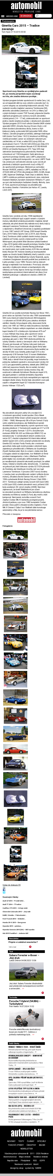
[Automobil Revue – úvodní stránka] (26, 19)
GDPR (42, 1160)
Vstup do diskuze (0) (12, 885)
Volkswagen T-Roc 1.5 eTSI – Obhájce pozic (24, 1115)
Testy (21, 1141)
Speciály (41, 1141)
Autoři (35, 1164)
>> (23, 988)
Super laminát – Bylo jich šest (22, 1068)
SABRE (38, 1168)
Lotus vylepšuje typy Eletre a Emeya (24, 1088)
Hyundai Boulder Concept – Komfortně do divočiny (25, 1056)
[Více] (43, 993)
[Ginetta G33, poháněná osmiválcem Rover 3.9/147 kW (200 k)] (15, 817)
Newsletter (18, 11)
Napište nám (12, 1160)
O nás (37, 11)
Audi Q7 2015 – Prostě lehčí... (14, 901)
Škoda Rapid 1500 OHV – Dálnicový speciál (26, 1097)
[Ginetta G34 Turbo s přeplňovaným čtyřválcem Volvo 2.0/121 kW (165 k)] (15, 780)
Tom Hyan (6, 32)
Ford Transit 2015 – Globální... (14, 919)
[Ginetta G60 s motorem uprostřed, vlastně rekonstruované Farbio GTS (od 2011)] (26, 203)
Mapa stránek (25, 1157)
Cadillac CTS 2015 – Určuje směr (15, 908)
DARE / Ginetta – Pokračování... (15, 915)
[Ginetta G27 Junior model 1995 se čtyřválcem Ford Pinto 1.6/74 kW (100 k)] (15, 734)
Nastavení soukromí (23, 1164)
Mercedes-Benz (12, 16)
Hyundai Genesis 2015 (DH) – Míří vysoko (18, 930)
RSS (35, 1160)
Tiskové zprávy (16, 1145)
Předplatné (29, 11)
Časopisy (31, 1145)
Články (30, 1141)
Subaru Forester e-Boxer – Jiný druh (24, 956)
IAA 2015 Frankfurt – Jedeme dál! (15, 933)
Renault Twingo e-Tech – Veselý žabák (25, 1046)
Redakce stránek (40, 1157)
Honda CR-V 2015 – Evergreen (14, 922)
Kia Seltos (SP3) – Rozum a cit (21, 1105)
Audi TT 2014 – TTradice (12, 904)
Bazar (42, 1145)
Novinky (11, 1141)
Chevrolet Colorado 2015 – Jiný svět (16, 912)
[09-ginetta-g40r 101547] (26, 72)
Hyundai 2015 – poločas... (12, 926)
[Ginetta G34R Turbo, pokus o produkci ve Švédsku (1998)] (26, 399)
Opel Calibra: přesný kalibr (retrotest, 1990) (26, 1078)
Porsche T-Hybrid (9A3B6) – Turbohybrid (25, 1002)
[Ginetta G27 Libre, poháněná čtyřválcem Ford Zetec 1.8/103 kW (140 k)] (15, 697)
